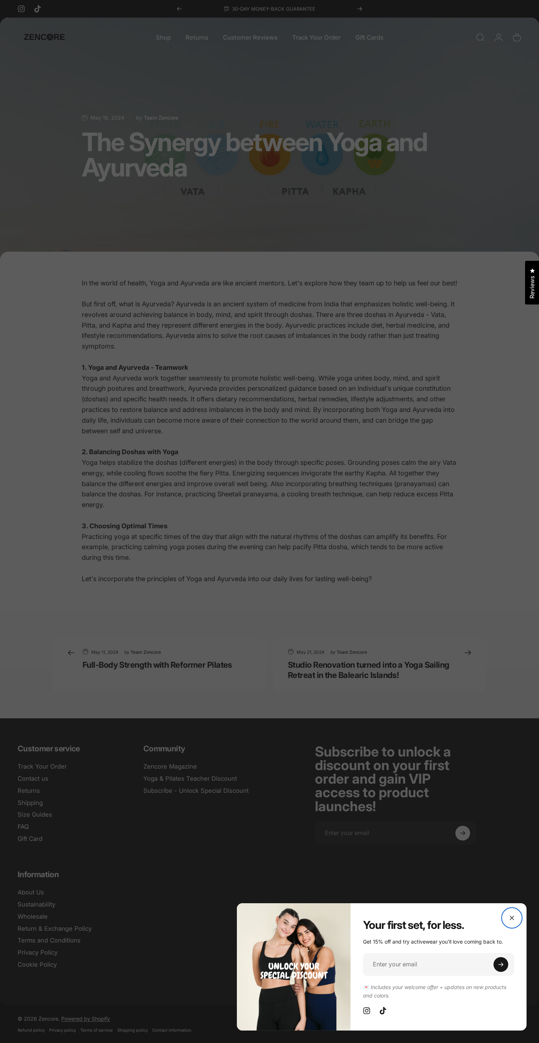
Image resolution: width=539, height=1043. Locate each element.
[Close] (512, 918)
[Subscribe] (501, 964)
